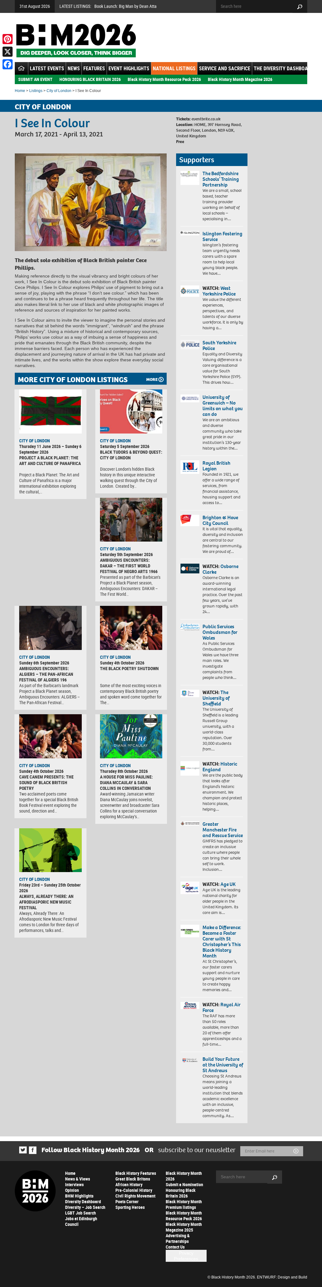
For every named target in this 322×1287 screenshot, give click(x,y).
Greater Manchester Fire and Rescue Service (223, 830)
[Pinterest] (7, 39)
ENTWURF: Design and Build (282, 1277)
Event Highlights (128, 68)
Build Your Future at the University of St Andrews (223, 1065)
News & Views (77, 1179)
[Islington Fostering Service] (189, 233)
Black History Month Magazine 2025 (184, 1227)
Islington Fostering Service (222, 236)
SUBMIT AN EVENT (35, 79)
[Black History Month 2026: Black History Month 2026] (76, 40)
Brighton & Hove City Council (220, 520)
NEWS (74, 68)
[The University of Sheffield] (189, 693)
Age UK (228, 884)
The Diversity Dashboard (284, 68)
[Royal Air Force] (189, 1005)
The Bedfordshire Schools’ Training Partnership (221, 179)
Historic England (220, 767)
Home (20, 91)
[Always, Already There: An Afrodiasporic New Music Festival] (50, 850)
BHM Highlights (79, 1196)
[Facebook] (7, 64)
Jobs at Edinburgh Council (81, 1221)
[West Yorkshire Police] (189, 291)
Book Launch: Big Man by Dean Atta (125, 6)
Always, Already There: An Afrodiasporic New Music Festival (46, 902)
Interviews (74, 1184)
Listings (35, 91)
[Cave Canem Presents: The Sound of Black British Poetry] (50, 736)
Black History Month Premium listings (184, 1204)
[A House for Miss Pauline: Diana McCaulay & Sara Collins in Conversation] (131, 736)
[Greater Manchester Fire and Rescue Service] (189, 823)
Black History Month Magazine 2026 (240, 79)
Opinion (72, 1190)
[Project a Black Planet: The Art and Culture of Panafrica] (50, 411)
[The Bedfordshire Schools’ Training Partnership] (189, 178)
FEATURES (94, 68)
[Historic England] (189, 768)
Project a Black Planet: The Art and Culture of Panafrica (50, 460)
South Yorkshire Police (219, 345)
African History (128, 1184)
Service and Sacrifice (224, 68)
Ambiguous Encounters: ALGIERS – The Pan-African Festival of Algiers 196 (46, 674)
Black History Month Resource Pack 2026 (164, 79)
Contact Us (175, 1247)
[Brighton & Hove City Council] (189, 520)
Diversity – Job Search (85, 1207)
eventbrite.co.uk (206, 119)
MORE (152, 379)
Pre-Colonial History (133, 1190)
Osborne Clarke (220, 569)
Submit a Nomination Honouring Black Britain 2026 (184, 1190)
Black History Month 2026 (184, 1176)
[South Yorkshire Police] (189, 344)
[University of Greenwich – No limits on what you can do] (189, 398)
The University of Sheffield (216, 698)
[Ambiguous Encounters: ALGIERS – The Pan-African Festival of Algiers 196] (50, 628)
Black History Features (135, 1173)
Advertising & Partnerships (178, 1238)
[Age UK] (189, 888)
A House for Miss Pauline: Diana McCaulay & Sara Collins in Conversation (126, 782)
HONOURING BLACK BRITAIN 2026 (90, 79)
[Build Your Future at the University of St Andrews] (189, 1060)
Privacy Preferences (186, 1255)
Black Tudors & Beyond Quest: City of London (131, 455)
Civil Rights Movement (135, 1196)
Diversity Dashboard (83, 1201)
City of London (59, 91)
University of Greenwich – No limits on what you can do (223, 405)
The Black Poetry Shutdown (129, 668)
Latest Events (47, 68)
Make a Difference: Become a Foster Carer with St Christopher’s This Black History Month (222, 941)
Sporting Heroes (130, 1207)
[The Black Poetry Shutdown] (131, 628)
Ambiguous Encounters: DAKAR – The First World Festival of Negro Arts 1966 (129, 565)
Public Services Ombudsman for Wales (220, 632)
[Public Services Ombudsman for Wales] (189, 627)
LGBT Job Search (80, 1213)
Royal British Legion (216, 466)
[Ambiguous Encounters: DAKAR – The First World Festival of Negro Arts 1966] (131, 520)
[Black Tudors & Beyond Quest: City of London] (131, 411)
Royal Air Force (222, 1007)
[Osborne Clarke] (189, 568)
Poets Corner (127, 1201)
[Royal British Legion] (189, 467)
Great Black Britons (132, 1179)
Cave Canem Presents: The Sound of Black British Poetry (46, 782)
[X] (7, 51)
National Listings (174, 68)
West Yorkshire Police (219, 291)
